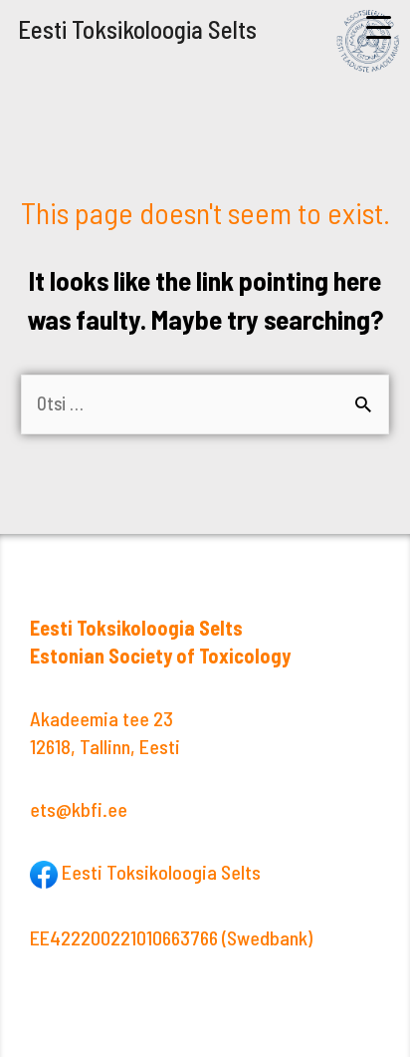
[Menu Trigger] (378, 27)
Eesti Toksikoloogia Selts (137, 29)
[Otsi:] (205, 403)
